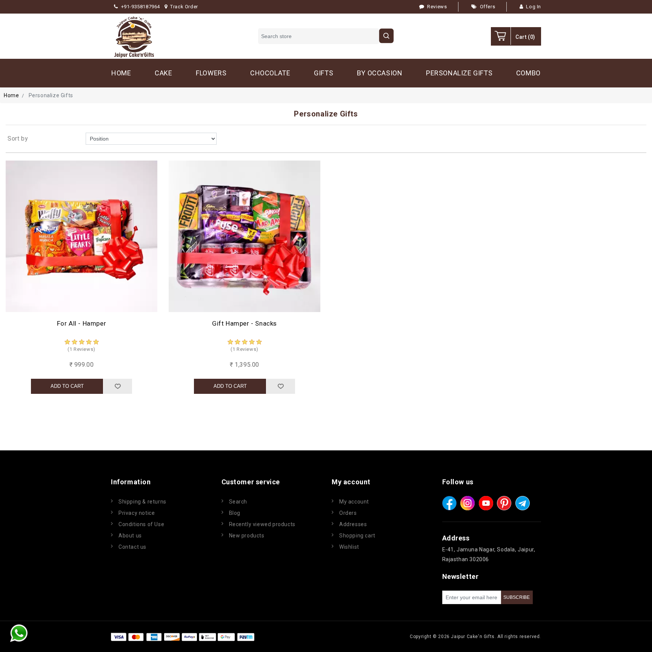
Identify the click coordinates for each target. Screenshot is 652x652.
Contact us (132, 547)
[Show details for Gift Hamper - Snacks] (244, 236)
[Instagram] (467, 503)
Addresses (353, 524)
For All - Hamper (81, 323)
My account (354, 502)
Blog (234, 513)
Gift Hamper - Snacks (244, 323)
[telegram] (522, 503)
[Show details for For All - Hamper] (81, 236)
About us (130, 536)
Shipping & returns (142, 502)
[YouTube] (486, 503)
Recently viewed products (262, 524)
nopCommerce (301, 636)
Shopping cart (357, 536)
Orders (348, 513)
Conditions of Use (141, 524)
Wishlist (349, 547)
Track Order (184, 6)
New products (246, 536)
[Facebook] (449, 503)
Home (11, 95)
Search (238, 502)
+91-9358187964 (140, 6)
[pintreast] (504, 503)
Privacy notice (136, 513)
